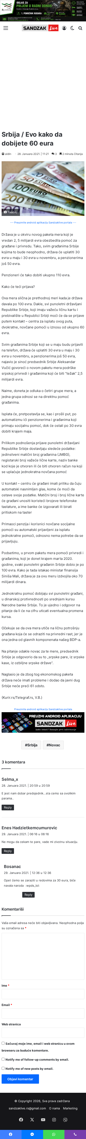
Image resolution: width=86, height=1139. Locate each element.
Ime (5, 985)
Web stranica (11, 1024)
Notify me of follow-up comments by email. (37, 1059)
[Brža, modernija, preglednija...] (43, 722)
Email (7, 1005)
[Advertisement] (43, 80)
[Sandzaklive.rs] (40, 28)
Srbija (32, 745)
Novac (54, 745)
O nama (54, 1108)
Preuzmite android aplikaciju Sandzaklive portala (43, 709)
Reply (8, 807)
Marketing (70, 1108)
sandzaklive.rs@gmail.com (27, 1108)
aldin (8, 154)
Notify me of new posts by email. (29, 1068)
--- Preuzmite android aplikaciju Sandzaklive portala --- (43, 222)
